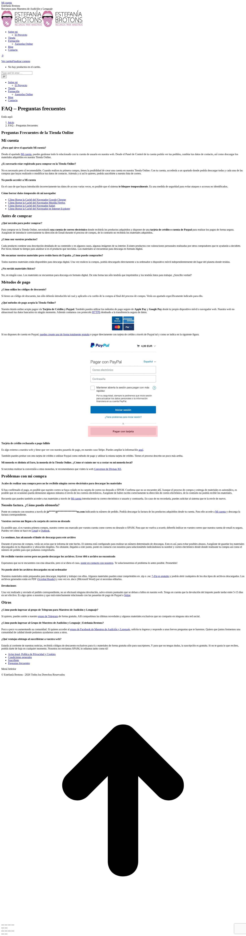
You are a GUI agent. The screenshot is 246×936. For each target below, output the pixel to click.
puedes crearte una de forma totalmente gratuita (65, 334)
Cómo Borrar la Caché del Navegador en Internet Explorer (39, 208)
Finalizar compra (21, 61)
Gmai (34, 530)
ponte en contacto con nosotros (97, 563)
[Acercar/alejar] (12, 924)
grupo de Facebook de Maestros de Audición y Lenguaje (100, 629)
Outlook (45, 530)
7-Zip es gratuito (160, 576)
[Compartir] (6, 924)
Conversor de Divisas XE (107, 469)
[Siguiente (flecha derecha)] (6, 927)
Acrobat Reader (46, 579)
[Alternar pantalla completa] (9, 930)
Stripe (127, 595)
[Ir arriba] (123, 921)
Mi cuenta (6, 2)
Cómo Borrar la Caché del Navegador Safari (31, 205)
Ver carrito (6, 61)
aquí (141, 449)
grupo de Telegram (48, 616)
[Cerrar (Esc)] (2, 924)
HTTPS (96, 312)
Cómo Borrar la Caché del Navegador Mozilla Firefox (36, 202)
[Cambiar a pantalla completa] (9, 924)
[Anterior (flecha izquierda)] (2, 927)
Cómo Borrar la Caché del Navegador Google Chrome (37, 199)
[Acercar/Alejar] (12, 930)
